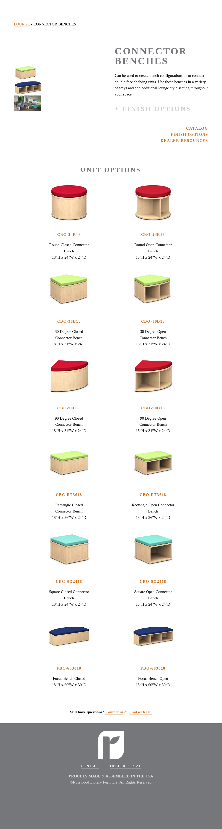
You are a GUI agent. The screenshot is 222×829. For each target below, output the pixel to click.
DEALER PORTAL (125, 766)
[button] (25, 72)
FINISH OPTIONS (189, 134)
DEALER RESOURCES (184, 140)
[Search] (49, 8)
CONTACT (90, 766)
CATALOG (197, 128)
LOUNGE (22, 24)
